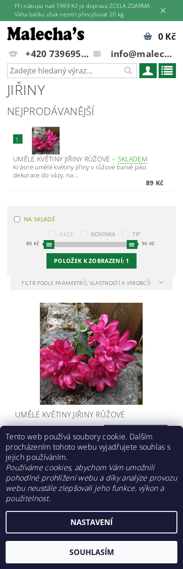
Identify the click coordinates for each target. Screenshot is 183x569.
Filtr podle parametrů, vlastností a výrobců (87, 282)
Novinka (103, 234)
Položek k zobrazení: (91, 261)
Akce (66, 234)
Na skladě (39, 219)
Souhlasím (91, 552)
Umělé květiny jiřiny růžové (80, 158)
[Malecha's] (45, 33)
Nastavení (91, 522)
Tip (136, 234)
